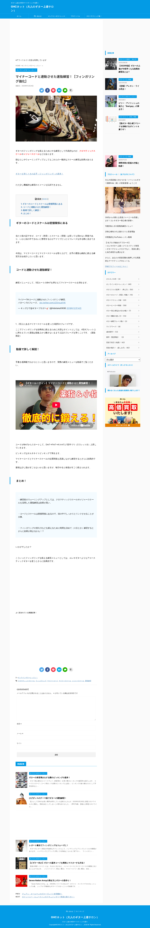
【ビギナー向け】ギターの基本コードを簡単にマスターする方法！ (57, 863)
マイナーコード (52, 681)
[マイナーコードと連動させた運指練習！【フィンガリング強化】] (59, 90)
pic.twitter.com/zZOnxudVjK (52, 303)
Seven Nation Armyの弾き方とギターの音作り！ (50, 880)
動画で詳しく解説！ (31, 210)
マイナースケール (65, 681)
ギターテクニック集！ (94, 16)
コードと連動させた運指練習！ (36, 207)
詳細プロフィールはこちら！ (116, 266)
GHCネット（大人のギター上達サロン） (75, 917)
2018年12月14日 (74, 308)
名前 (19, 724)
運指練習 (88, 681)
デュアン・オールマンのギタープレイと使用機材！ (42, 894)
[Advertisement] (56, 39)
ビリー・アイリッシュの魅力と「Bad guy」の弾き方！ (129, 106)
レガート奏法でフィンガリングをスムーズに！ (48, 845)
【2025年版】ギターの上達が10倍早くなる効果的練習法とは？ (129, 69)
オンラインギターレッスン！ (56, 16)
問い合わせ (38, 16)
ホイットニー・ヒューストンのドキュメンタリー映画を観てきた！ (48, 897)
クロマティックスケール (26, 681)
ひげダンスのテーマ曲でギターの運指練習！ (48, 798)
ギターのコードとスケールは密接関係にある (41, 204)
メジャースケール (78, 681)
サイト (19, 743)
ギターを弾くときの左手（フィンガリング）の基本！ (39, 174)
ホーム (19, 16)
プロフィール (75, 16)
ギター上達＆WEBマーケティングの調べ (75, 922)
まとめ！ (26, 213)
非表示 (45, 199)
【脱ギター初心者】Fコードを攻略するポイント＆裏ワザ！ (129, 126)
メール (20, 733)
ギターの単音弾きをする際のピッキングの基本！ (49, 777)
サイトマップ (80, 911)
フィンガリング (41, 681)
